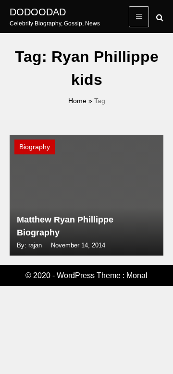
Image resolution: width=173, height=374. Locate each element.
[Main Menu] (139, 16)
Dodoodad (38, 12)
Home (77, 101)
